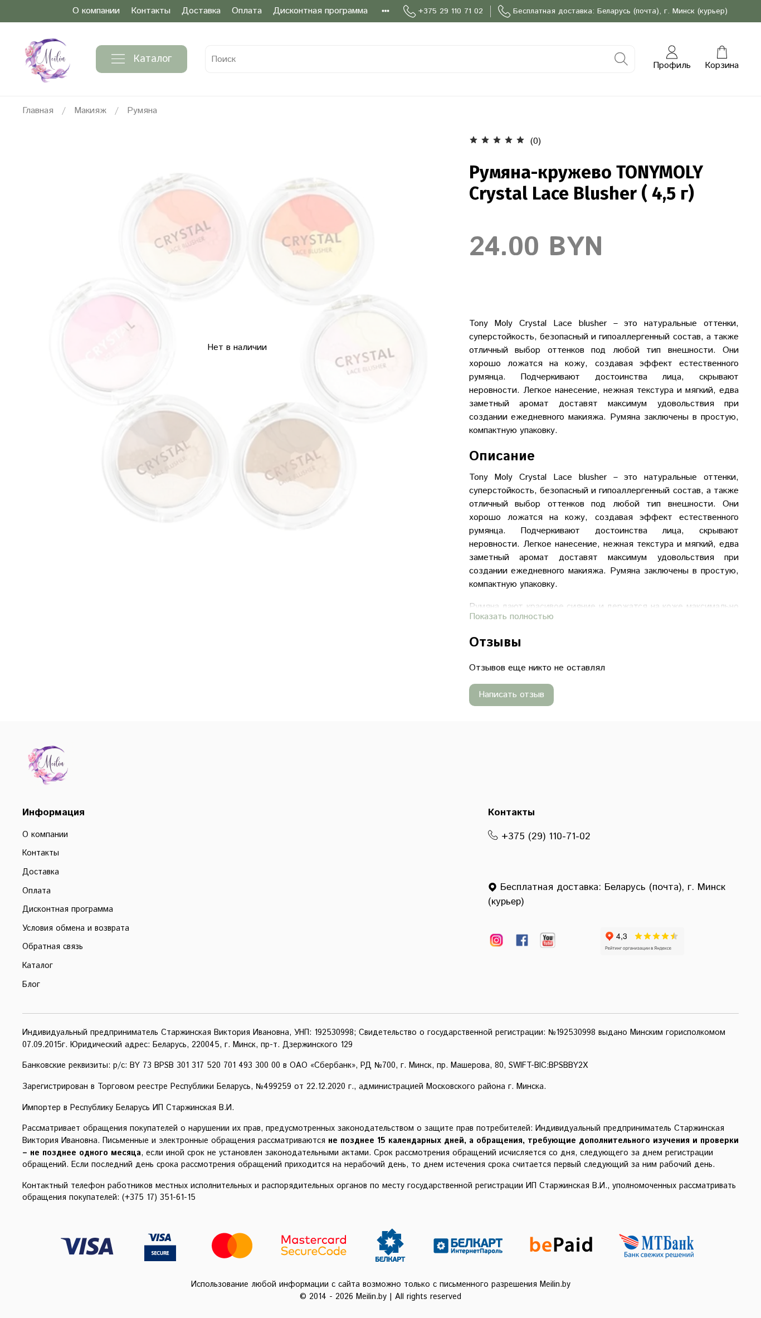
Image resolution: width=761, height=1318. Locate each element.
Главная (37, 110)
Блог (31, 984)
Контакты (150, 10)
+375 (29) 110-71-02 (544, 836)
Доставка (201, 10)
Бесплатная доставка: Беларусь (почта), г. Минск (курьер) (620, 11)
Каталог (153, 59)
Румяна (142, 110)
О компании (96, 10)
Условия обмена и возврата (75, 928)
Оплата (247, 10)
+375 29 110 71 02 (450, 11)
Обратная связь (52, 946)
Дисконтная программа (320, 10)
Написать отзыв (511, 694)
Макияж (90, 110)
